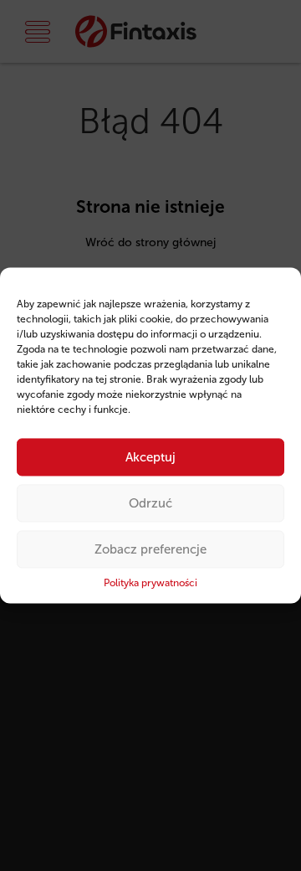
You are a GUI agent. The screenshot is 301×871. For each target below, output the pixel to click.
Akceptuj (150, 457)
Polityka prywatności (150, 583)
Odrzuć (150, 503)
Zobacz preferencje (150, 549)
